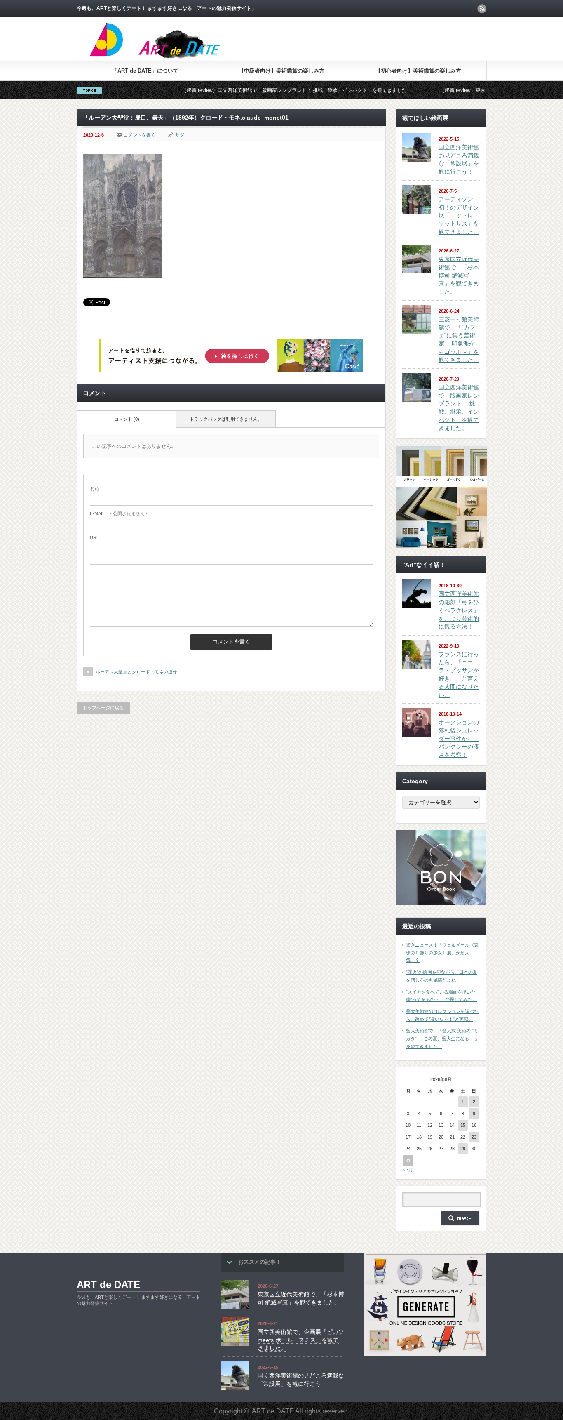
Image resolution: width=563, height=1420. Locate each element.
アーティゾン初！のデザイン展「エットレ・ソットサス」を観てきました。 (459, 215)
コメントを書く (139, 134)
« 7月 (407, 1169)
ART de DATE (108, 1284)
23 (474, 1137)
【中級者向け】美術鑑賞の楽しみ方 (281, 71)
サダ (179, 134)
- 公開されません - (119, 513)
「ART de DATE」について (145, 71)
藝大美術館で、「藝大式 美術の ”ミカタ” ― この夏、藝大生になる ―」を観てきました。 (442, 1038)
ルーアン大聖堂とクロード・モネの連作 (136, 671)
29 (462, 1148)
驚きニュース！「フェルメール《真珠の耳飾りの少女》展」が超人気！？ (442, 952)
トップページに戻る (103, 707)
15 (462, 1125)
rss (481, 8)
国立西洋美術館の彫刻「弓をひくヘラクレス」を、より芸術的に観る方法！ (459, 610)
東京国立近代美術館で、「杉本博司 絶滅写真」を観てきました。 (459, 275)
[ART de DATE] (172, 57)
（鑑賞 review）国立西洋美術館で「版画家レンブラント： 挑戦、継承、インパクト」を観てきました (252, 90)
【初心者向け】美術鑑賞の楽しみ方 (418, 71)
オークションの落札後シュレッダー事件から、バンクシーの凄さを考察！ (459, 738)
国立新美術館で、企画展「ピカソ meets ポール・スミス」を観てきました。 (301, 1339)
